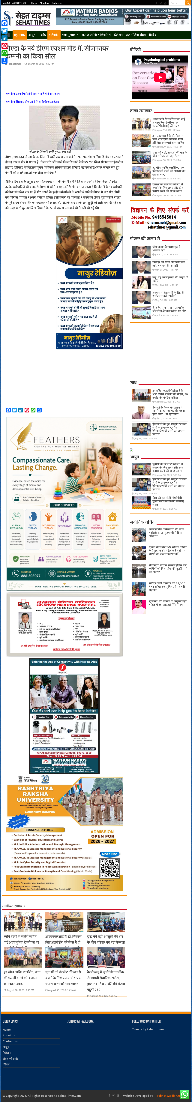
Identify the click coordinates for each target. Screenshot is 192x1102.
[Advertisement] (64, 77)
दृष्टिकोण (54, 35)
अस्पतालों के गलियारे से (96, 35)
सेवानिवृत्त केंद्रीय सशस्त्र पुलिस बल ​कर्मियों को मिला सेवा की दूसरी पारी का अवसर (168, 569)
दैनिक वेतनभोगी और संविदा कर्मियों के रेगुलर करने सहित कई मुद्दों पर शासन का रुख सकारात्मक (168, 551)
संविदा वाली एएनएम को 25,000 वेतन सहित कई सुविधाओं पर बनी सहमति (167, 587)
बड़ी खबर (19, 35)
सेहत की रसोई (10, 1058)
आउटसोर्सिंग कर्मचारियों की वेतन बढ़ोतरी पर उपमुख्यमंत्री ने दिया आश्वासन (166, 533)
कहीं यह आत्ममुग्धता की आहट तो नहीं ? (170, 279)
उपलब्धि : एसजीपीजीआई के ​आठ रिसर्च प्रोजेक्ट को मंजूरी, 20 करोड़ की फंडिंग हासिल (170, 394)
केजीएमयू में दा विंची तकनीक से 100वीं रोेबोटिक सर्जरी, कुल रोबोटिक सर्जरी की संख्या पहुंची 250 (106, 981)
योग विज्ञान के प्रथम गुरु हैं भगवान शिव (166, 249)
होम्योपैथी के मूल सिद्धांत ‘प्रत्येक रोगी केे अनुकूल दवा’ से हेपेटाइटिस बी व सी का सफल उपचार (169, 429)
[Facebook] (156, 3)
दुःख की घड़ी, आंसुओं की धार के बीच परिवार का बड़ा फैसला (106, 939)
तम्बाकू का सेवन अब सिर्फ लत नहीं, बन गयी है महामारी (168, 264)
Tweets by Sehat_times (148, 1029)
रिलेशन (118, 35)
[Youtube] (165, 3)
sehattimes (15, 64)
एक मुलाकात (70, 35)
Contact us (57, 3)
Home (34, 3)
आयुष (31, 35)
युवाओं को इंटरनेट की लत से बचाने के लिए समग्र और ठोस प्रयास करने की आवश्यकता (63, 978)
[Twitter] (160, 3)
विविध (153, 35)
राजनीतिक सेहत (136, 35)
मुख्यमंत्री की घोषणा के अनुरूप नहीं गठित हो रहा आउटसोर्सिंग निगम (167, 603)
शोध (43, 35)
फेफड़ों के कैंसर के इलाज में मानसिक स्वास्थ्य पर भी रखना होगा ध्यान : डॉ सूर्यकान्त (168, 411)
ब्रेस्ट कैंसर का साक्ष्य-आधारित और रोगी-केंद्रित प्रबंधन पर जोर (169, 309)
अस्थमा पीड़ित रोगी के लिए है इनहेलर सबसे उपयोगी (168, 294)
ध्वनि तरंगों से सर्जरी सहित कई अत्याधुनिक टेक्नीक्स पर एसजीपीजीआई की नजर (21, 942)
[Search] (188, 3)
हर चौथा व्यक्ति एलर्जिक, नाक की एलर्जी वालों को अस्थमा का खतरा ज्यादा (22, 978)
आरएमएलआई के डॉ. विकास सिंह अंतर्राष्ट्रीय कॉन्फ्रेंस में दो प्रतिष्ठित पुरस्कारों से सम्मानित (63, 942)
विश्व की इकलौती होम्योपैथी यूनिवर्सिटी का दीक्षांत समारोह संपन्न (168, 501)
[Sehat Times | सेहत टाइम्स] (28, 17)
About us (44, 3)
